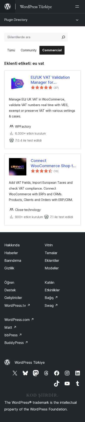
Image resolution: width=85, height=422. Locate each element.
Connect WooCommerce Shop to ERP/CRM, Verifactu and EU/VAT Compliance (53, 163)
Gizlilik (9, 268)
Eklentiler (52, 260)
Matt (10, 327)
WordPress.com (19, 319)
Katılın (49, 282)
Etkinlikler (52, 290)
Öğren (9, 282)
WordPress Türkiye (30, 362)
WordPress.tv (17, 305)
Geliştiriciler (13, 297)
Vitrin (49, 245)
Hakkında (12, 245)
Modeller (52, 268)
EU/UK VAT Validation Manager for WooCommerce (50, 80)
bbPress (13, 335)
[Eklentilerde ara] (63, 37)
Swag (51, 305)
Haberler (11, 253)
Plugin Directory (15, 20)
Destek (10, 290)
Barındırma (12, 260)
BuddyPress (16, 342)
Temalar (51, 253)
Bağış (51, 297)
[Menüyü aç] (78, 6)
